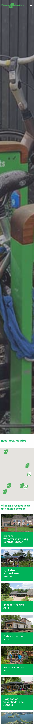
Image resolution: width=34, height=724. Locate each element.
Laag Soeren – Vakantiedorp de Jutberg (13, 702)
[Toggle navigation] (31, 5)
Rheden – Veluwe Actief (13, 606)
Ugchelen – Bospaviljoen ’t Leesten (12, 573)
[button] (9, 485)
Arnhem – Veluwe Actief (13, 669)
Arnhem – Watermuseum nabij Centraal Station (15, 539)
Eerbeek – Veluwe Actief (13, 638)
